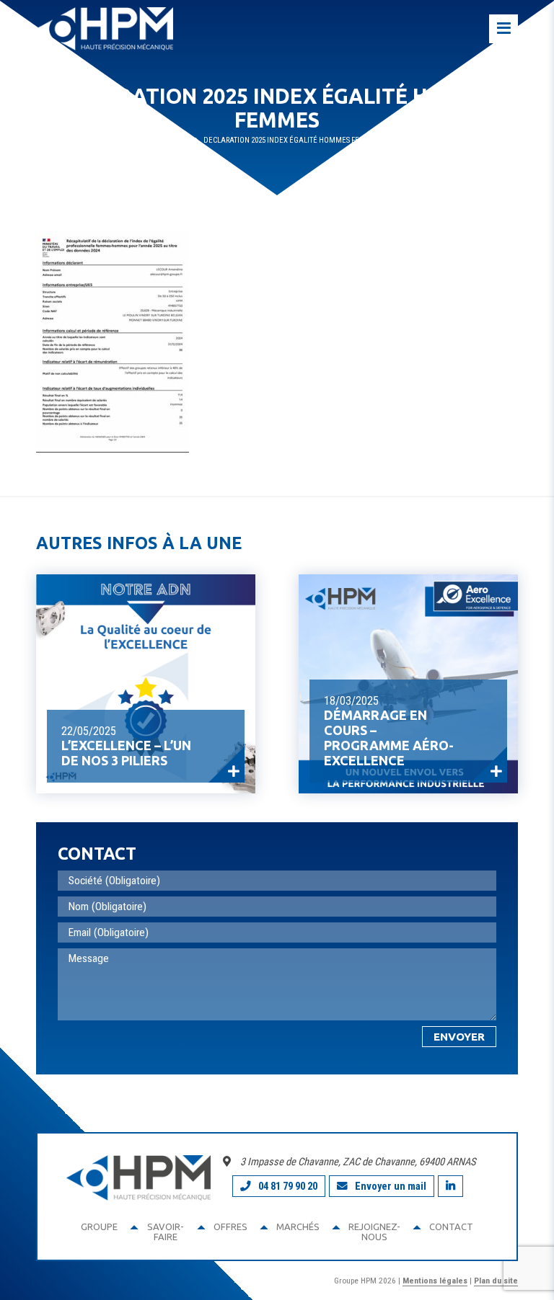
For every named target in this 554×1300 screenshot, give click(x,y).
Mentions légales (435, 1280)
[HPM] (104, 28)
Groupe (99, 1226)
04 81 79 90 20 (287, 1186)
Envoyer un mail (390, 1186)
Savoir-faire (165, 1231)
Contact (451, 1226)
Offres (230, 1226)
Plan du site (496, 1280)
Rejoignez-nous (374, 1231)
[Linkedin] (450, 1186)
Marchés (298, 1226)
